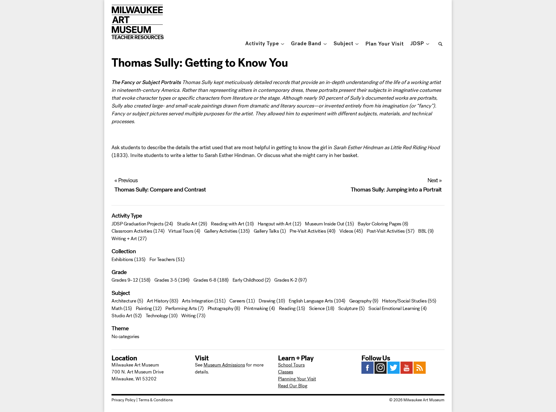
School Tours (291, 365)
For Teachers (162, 259)
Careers (237, 301)
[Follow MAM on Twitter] (393, 372)
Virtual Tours (180, 231)
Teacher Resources (137, 37)
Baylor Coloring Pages (379, 223)
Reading (287, 308)
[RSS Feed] (420, 372)
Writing (188, 315)
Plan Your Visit (384, 44)
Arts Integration (197, 301)
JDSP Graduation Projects (137, 223)
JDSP (417, 43)
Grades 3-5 (165, 280)
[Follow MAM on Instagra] (380, 372)
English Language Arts (311, 301)
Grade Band (306, 43)
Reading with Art (227, 223)
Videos (346, 231)
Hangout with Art (275, 223)
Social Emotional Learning (394, 308)
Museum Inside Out (324, 223)
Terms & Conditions (155, 400)
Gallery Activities (220, 231)
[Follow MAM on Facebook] (367, 372)
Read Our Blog (292, 386)
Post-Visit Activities (386, 231)
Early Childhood (248, 280)
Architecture (123, 301)
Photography (220, 308)
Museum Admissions (224, 365)
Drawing (267, 301)
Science (317, 308)
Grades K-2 (285, 280)
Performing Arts (181, 308)
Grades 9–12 (124, 280)
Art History (158, 301)
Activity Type (262, 43)
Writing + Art (124, 238)
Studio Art (187, 223)
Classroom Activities (131, 231)
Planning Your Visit (297, 379)
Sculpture (348, 308)
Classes (285, 372)
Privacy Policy (123, 400)
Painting (144, 308)
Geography (360, 301)
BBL (422, 231)
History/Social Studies (404, 301)
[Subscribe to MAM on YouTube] (406, 372)
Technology (157, 315)
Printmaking (256, 308)
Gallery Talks (266, 231)
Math (116, 308)
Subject (343, 43)
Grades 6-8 (204, 280)
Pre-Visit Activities (308, 231)
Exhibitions (122, 259)
